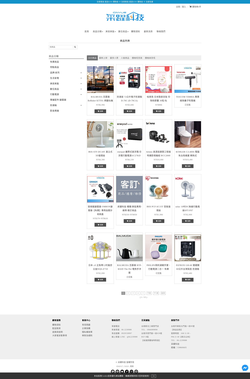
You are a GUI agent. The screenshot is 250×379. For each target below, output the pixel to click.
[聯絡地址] (117, 371)
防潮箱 (53, 105)
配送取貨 (56, 328)
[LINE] (136, 371)
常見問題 (86, 325)
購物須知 (135, 31)
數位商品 (122, 31)
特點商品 (54, 67)
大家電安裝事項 (59, 335)
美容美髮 (110, 31)
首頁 (87, 31)
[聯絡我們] (245, 368)
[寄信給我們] (122, 371)
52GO (126, 366)
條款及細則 (87, 335)
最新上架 (103, 58)
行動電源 (54, 94)
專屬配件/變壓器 (58, 100)
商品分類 (97, 31)
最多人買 (114, 58)
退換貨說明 (57, 332)
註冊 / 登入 (181, 7)
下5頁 (156, 293)
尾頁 (163, 293)
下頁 (149, 293)
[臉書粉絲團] (127, 371)
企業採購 (86, 328)
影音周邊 (54, 111)
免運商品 (54, 62)
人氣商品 (125, 58)
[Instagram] (131, 371)
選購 (101, 111)
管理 (132, 366)
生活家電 (54, 78)
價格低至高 (137, 58)
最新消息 (148, 31)
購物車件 (196, 7)
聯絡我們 (161, 31)
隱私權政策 (87, 332)
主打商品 (92, 58)
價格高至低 (150, 58)
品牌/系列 (55, 73)
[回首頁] (125, 24)
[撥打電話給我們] (113, 371)
